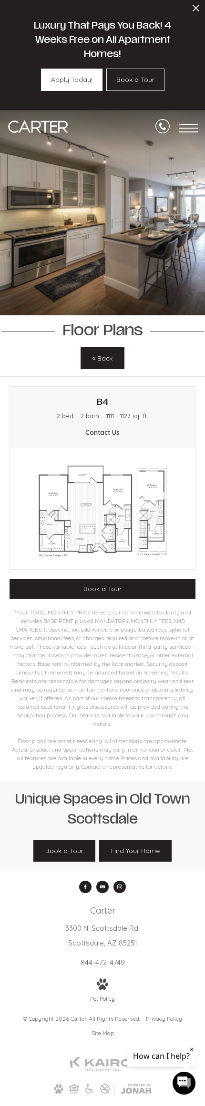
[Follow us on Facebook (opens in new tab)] (85, 887)
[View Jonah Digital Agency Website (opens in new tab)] (136, 1090)
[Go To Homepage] (38, 128)
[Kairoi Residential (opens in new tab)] (102, 1069)
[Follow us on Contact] (102, 887)
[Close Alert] (196, 10)
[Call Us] (162, 128)
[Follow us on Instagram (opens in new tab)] (119, 887)
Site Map (103, 1032)
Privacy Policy (164, 1018)
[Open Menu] (188, 128)
